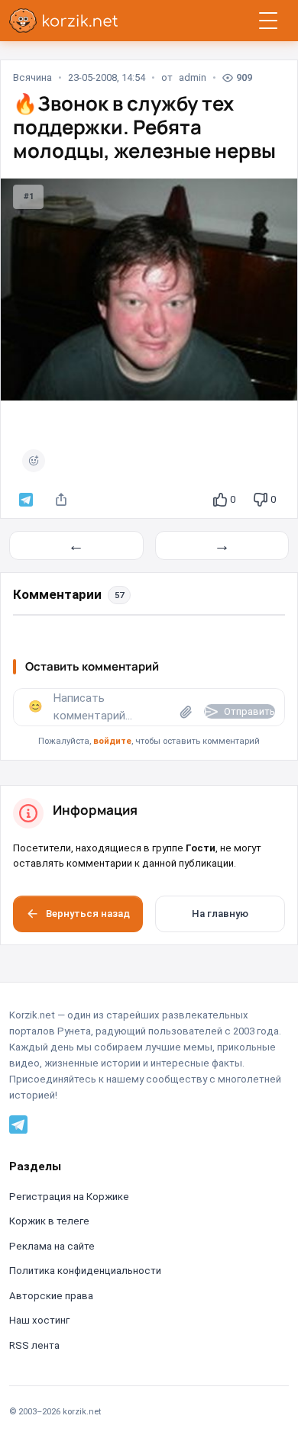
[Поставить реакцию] (33, 460)
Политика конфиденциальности (85, 1270)
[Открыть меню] (268, 20)
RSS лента (34, 1345)
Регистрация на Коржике (69, 1196)
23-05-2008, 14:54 (106, 77)
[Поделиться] (61, 500)
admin (192, 77)
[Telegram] (18, 1124)
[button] (149, 718)
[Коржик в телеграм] (26, 500)
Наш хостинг (39, 1320)
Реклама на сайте (52, 1246)
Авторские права (51, 1295)
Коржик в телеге (49, 1221)
